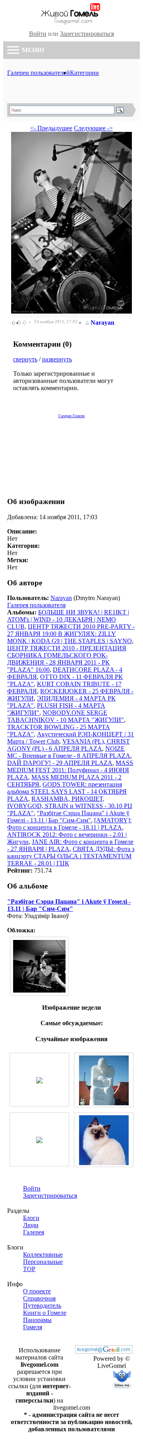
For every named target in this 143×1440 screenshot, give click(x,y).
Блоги (31, 1217)
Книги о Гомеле (44, 1312)
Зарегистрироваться (87, 33)
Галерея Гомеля (71, 416)
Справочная (39, 1298)
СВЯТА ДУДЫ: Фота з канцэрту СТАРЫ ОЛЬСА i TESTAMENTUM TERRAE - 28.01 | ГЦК (70, 856)
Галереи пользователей (38, 72)
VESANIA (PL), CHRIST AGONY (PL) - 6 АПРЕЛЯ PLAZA (68, 745)
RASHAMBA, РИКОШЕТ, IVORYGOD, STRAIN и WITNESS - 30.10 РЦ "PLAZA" (69, 805)
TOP (29, 1268)
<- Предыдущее (51, 128)
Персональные (43, 1261)
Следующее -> (93, 128)
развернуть (57, 359)
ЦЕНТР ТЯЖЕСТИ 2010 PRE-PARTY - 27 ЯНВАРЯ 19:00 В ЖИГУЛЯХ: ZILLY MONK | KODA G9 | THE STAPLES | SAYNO (71, 633)
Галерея (33, 1232)
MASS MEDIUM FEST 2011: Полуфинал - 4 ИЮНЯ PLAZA (70, 770)
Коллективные (43, 1254)
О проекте (37, 1291)
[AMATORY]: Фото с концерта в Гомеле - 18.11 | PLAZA (69, 824)
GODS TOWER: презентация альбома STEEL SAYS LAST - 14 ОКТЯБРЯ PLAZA (67, 791)
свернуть (25, 359)
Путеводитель (42, 1305)
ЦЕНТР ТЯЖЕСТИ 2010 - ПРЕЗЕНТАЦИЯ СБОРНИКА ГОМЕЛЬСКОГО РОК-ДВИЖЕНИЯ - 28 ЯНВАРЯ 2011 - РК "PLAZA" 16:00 (66, 659)
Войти (37, 33)
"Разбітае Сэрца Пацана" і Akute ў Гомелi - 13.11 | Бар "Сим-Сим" (68, 817)
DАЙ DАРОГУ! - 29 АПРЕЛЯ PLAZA (59, 762)
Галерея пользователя (36, 605)
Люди (31, 1225)
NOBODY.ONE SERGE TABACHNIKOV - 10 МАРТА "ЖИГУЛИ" (65, 716)
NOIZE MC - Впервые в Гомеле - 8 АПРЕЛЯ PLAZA (68, 752)
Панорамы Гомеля (37, 1323)
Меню (32, 50)
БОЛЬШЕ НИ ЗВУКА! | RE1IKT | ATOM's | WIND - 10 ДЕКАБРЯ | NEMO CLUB (68, 619)
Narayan (102, 322)
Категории (84, 72)
